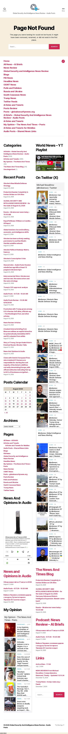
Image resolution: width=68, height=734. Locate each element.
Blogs (6, 74)
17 (5, 404)
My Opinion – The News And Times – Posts (24, 124)
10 (5, 401)
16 (30, 401)
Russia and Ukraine (13, 91)
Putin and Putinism (13, 88)
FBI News (8, 78)
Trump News (10, 98)
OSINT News (10, 84)
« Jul (6, 412)
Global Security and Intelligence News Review (26, 71)
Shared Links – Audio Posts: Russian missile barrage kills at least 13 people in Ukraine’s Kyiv (17, 267)
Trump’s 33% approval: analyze (16, 287)
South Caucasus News (15, 95)
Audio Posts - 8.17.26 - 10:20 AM (16, 588)
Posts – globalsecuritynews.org (19, 111)
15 (26, 401)
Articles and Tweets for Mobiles (19, 128)
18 (9, 404)
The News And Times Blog (14, 167)
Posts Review (10, 108)
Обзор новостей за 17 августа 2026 (18, 582)
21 (21, 404)
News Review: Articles (12, 323)
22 (26, 404)
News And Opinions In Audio (14, 351)
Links (40, 658)
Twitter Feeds (10, 101)
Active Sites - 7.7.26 (43, 664)
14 (22, 401)
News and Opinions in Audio (17, 573)
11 (9, 401)
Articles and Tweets (13, 105)
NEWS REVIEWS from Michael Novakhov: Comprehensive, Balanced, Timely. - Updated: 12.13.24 (50, 673)
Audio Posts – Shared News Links (20, 131)
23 (30, 404)
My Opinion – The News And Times (17, 162)
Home (6, 61)
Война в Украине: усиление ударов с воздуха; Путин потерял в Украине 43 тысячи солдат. (17, 597)
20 (18, 404)
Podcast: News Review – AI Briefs (50, 622)
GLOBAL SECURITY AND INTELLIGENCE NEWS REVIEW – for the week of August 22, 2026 (17, 203)
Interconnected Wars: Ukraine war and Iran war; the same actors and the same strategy (17, 278)
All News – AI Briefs (13, 64)
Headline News (11, 81)
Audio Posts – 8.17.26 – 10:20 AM (16, 294)
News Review (10, 67)
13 (18, 401)
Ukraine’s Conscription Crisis (15, 258)
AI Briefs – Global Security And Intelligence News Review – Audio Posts (16, 154)
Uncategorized (9, 169)
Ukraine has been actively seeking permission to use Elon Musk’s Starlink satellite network (17, 241)
